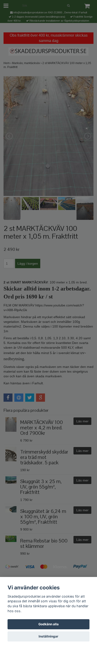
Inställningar (48, 636)
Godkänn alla (48, 624)
